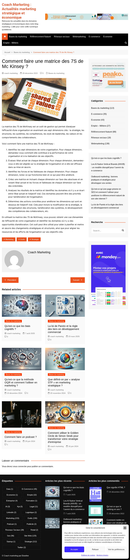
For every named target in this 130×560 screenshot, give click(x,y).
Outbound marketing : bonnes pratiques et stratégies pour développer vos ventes (104, 179)
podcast (12, 524)
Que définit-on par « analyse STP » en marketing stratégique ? (64, 382)
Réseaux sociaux (62, 37)
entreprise (12, 501)
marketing (9, 239)
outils (22, 239)
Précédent (11, 280)
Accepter (74, 549)
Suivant (76, 280)
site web (30, 536)
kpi (20, 506)
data (9, 489)
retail (34, 530)
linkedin (11, 512)
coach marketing (11, 73)
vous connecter (20, 466)
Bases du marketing (18, 37)
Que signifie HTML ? (116, 487)
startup (11, 541)
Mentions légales (102, 555)
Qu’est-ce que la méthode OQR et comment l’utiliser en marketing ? (21, 382)
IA (7, 506)
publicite (31, 524)
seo (10, 536)
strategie (35, 239)
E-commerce (94, 37)
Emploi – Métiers (10, 43)
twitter (22, 547)
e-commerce (29, 489)
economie (12, 495)
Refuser (95, 549)
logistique (31, 512)
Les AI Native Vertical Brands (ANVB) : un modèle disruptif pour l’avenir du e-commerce (108, 167)
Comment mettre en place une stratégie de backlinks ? (117, 523)
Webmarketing (79, 37)
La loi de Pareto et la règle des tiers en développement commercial (63, 329)
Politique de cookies (88, 555)
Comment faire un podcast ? (21, 437)
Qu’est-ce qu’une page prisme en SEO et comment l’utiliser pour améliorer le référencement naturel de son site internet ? (108, 194)
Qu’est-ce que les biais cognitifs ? (106, 158)
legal (34, 506)
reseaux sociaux (14, 530)
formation (31, 501)
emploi (32, 495)
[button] (125, 528)
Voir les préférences (116, 549)
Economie (107, 37)
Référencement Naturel (40, 37)
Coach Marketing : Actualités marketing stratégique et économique (19, 11)
